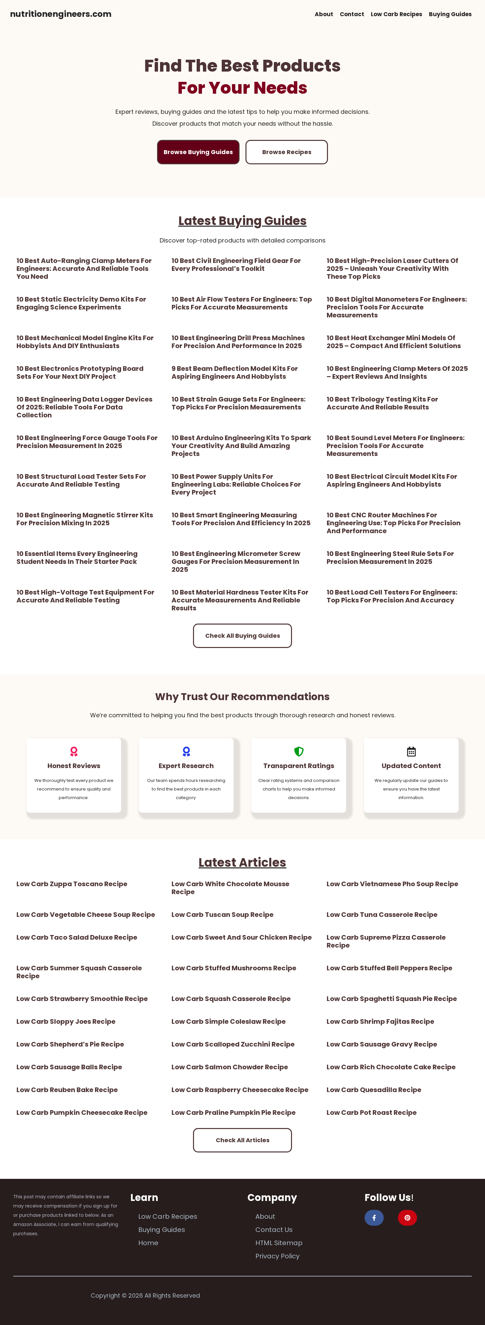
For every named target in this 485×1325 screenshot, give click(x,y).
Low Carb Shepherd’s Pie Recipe (70, 1044)
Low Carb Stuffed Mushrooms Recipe (234, 968)
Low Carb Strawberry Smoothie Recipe (82, 998)
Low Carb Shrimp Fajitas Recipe (380, 1021)
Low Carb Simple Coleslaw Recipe (229, 1021)
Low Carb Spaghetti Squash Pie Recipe (392, 998)
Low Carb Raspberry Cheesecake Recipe (240, 1089)
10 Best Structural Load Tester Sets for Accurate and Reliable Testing (81, 480)
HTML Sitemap (279, 1242)
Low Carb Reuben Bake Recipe (67, 1089)
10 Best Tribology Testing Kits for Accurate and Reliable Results (382, 403)
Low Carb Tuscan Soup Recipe (223, 914)
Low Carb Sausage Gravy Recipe (382, 1044)
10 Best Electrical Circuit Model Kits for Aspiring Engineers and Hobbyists (392, 480)
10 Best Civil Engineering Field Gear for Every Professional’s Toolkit (236, 264)
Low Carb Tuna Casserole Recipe (382, 914)
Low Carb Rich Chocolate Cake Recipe (391, 1067)
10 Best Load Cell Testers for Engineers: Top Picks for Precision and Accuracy (392, 596)
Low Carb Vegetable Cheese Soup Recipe (85, 914)
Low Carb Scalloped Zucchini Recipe (233, 1044)
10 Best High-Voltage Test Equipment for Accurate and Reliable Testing (85, 596)
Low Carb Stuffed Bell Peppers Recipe (389, 968)
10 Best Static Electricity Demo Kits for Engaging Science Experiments (81, 303)
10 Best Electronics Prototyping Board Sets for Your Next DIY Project (80, 372)
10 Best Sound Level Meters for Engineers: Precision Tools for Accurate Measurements (396, 445)
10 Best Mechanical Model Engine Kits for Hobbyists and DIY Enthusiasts (85, 341)
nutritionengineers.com (61, 14)
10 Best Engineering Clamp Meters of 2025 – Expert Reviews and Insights (397, 372)
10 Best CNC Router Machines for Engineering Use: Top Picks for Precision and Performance (394, 522)
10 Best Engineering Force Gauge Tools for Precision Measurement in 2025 (87, 441)
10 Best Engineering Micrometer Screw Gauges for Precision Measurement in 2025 (236, 561)
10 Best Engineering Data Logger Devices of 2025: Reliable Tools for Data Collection (84, 407)
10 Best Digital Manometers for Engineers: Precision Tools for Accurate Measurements (397, 307)
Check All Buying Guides (242, 635)
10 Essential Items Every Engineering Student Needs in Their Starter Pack (77, 557)
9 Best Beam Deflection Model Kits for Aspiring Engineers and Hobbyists (235, 372)
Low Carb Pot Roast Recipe (372, 1112)
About (324, 14)
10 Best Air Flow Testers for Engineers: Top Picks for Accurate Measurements (242, 303)
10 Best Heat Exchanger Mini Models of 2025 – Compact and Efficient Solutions (394, 341)
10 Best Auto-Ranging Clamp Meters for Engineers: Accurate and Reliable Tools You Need (84, 268)
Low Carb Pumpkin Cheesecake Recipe (81, 1112)
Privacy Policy (277, 1256)
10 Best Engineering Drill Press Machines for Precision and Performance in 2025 (238, 341)
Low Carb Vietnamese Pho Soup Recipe (392, 884)
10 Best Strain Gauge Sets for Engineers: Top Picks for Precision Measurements (239, 403)
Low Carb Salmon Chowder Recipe (230, 1067)
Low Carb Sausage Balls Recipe (69, 1067)
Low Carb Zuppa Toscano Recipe (71, 884)
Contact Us (274, 1229)
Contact (352, 14)
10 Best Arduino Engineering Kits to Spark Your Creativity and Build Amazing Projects (241, 445)
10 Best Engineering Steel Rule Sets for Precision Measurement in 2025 (390, 557)
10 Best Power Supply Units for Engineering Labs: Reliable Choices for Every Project (236, 484)
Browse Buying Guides (198, 152)
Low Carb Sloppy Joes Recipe (65, 1021)
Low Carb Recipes (396, 14)
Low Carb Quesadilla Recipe (374, 1089)
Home (148, 1242)
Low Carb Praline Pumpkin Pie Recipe (234, 1112)
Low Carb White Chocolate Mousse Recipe (230, 887)
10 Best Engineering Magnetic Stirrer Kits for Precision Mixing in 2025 (84, 519)
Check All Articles (243, 1140)
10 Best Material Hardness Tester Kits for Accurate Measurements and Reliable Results (240, 600)
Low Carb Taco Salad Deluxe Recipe (76, 937)
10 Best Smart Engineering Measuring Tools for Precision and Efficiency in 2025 (241, 519)
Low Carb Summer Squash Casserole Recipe (79, 972)
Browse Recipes (286, 152)
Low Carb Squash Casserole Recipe (231, 998)
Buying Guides (450, 14)
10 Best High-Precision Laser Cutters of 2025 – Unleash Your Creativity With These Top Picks (392, 268)
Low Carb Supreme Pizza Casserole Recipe (386, 941)
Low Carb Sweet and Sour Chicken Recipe (242, 937)
